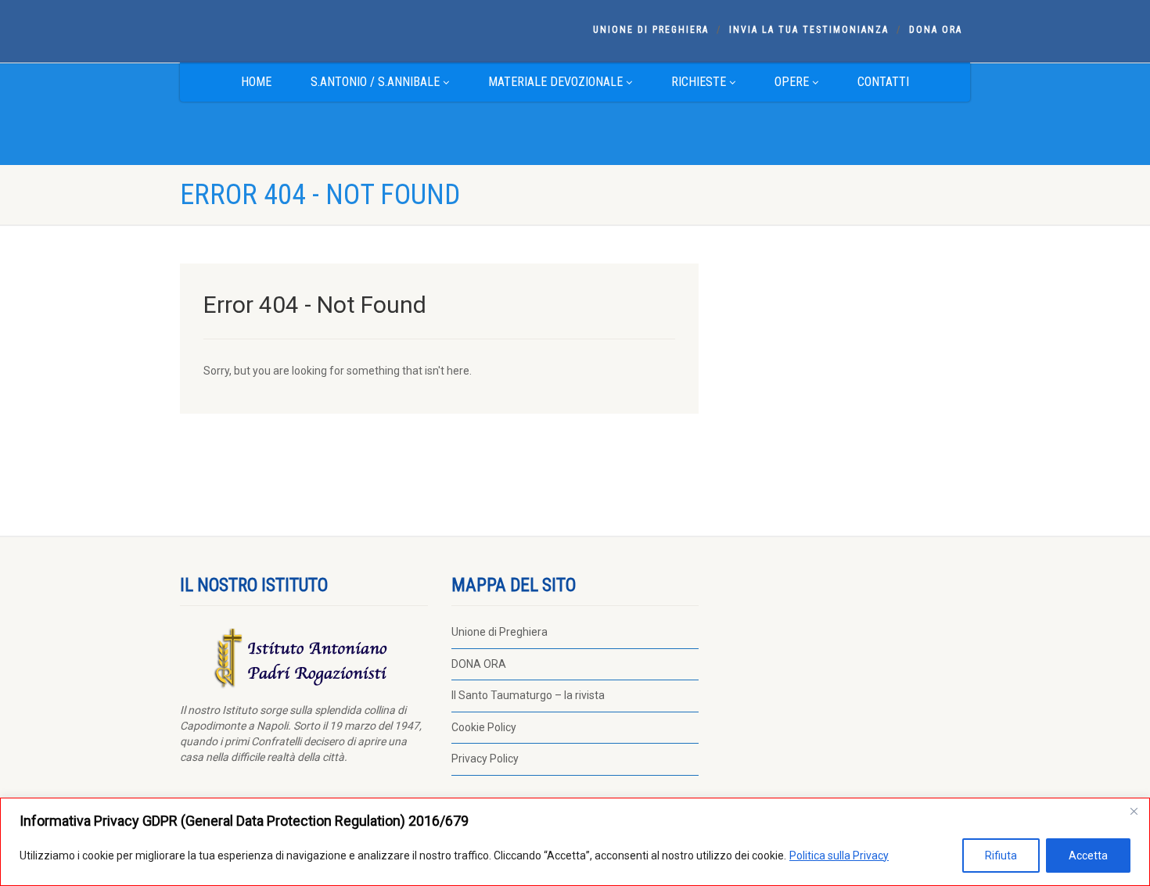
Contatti (883, 81)
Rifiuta (1001, 855)
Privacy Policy (485, 758)
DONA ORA (935, 29)
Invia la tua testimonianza (809, 29)
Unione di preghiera (651, 29)
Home (256, 81)
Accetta (1088, 855)
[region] (575, 842)
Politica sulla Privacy (839, 855)
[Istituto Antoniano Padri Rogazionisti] (304, 30)
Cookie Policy (483, 727)
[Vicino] (1133, 811)
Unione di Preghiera (499, 632)
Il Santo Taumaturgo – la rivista (528, 695)
